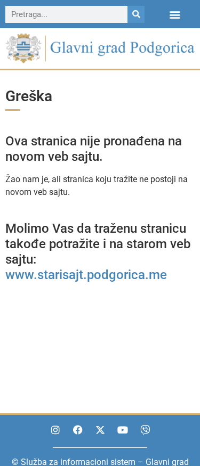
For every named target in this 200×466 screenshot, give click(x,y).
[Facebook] (77, 429)
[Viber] (145, 429)
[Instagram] (55, 429)
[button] (175, 14)
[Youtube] (122, 429)
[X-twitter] (100, 429)
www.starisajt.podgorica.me (86, 274)
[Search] (136, 14)
